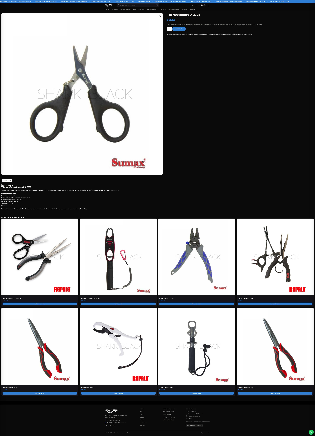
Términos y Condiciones (169, 417)
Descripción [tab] (7, 180)
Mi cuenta (142, 425)
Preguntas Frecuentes (168, 411)
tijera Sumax (239, 34)
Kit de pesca (115, 9)
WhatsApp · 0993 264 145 (114, 420)
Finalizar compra (144, 422)
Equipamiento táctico (174, 9)
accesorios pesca (199, 34)
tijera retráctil (232, 34)
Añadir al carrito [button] (40, 304)
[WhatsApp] (195, 5)
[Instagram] (192, 5)
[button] (160, 16)
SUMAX (250, 34)
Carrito (141, 420)
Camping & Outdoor (152, 9)
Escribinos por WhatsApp (194, 425)
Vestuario (163, 9)
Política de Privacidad (168, 420)
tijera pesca (224, 34)
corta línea (207, 34)
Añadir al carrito (179, 28)
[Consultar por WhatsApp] (311, 432)
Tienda (141, 414)
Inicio (141, 411)
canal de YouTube (82, 209)
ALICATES (184, 34)
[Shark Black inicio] (109, 5)
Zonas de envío (167, 414)
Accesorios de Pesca (138, 9)
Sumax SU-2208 (215, 34)
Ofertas (142, 417)
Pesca (107, 9)
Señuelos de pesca (125, 9)
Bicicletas (192, 9)
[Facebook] (189, 5)
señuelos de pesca (29, 209)
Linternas (184, 9)
